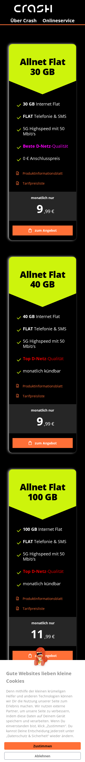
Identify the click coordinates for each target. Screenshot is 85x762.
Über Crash (23, 20)
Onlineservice (58, 20)
